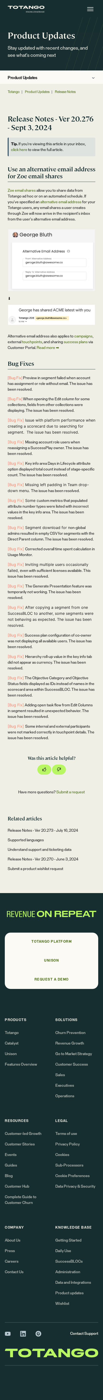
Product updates (69, 1293)
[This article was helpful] (44, 770)
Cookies (62, 1155)
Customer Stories (20, 1144)
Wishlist (62, 1304)
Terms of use (66, 1134)
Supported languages (26, 840)
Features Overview (21, 1064)
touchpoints (32, 342)
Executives (64, 1085)
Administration (67, 1272)
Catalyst (11, 1043)
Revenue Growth (69, 1043)
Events (11, 1155)
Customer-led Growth (23, 1134)
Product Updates (22, 78)
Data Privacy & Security (75, 1186)
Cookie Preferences (72, 1176)
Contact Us (14, 1272)
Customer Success (71, 1064)
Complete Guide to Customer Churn (20, 1200)
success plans (76, 342)
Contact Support (84, 1334)
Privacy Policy (67, 1144)
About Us (12, 1240)
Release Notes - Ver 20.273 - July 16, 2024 (43, 830)
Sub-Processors (69, 1165)
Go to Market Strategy (73, 1054)
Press (10, 1251)
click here (19, 150)
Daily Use (63, 1251)
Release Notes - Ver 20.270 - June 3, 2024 (43, 859)
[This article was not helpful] (59, 770)
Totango (14, 92)
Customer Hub (17, 1186)
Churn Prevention (70, 1033)
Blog (9, 1176)
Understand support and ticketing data (39, 850)
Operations (64, 1096)
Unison (11, 1054)
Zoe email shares (22, 190)
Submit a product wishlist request (35, 869)
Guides (11, 1165)
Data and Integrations (73, 1282)
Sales (60, 1075)
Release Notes (65, 92)
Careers (11, 1261)
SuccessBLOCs (69, 1261)
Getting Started (68, 1240)
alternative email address (60, 202)
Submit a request (70, 792)
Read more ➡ (48, 348)
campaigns (83, 336)
